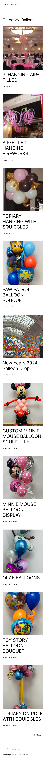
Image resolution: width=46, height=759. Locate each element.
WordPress (24, 754)
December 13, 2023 (10, 448)
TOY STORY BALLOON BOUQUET (15, 645)
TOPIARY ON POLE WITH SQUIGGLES (23, 716)
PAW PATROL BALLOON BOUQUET (16, 295)
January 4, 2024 (8, 307)
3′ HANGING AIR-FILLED (21, 77)
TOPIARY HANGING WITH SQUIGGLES (19, 221)
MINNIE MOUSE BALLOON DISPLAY (19, 509)
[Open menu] (42, 4)
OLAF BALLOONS (21, 577)
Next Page (38, 735)
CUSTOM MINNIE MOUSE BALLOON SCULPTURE (22, 436)
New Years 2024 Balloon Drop (20, 365)
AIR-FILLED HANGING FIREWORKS (15, 148)
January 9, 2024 (8, 86)
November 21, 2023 (10, 725)
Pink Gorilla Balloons (11, 4)
